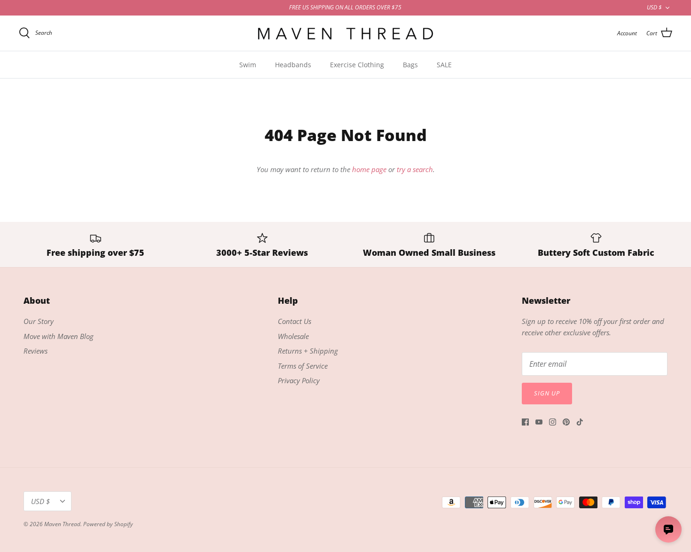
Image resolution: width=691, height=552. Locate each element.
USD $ (654, 7)
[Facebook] (525, 422)
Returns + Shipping (308, 350)
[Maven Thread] (345, 33)
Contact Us (294, 321)
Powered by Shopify (108, 524)
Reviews (35, 350)
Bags (410, 64)
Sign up (547, 393)
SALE (444, 64)
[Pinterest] (566, 422)
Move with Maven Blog (59, 336)
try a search (415, 169)
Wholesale (293, 336)
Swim (247, 64)
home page (369, 169)
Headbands (293, 64)
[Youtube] (538, 422)
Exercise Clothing (357, 64)
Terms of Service (303, 366)
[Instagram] (552, 422)
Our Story (39, 321)
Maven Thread (62, 524)
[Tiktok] (579, 422)
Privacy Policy (299, 380)
